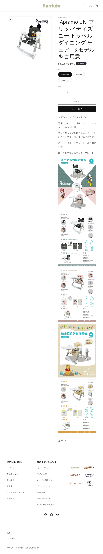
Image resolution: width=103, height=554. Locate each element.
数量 (60, 86)
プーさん (66, 81)
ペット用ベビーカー (15, 492)
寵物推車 (22, 548)
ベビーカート (13, 468)
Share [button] (63, 440)
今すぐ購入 (77, 109)
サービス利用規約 (45, 480)
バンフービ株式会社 (45, 504)
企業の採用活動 (44, 498)
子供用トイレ (13, 474)
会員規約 (41, 492)
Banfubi (15, 548)
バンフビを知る (44, 468)
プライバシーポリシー (46, 486)
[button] (6, 6)
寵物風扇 (10, 480)
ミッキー (66, 75)
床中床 (10, 486)
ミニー (80, 75)
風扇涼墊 (10, 498)
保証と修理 (42, 474)
